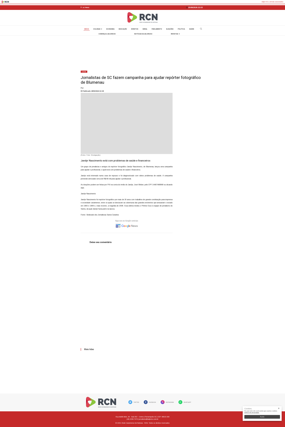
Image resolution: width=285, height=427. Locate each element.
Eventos (134, 29)
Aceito (262, 417)
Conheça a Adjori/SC (107, 34)
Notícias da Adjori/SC (143, 34)
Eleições (169, 29)
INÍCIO (86, 29)
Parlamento (157, 29)
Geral (144, 29)
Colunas (96, 29)
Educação (123, 29)
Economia (110, 29)
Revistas (174, 34)
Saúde (191, 29)
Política (181, 29)
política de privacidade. (251, 412)
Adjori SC (265, 2)
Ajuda (84, 72)
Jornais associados (276, 2)
